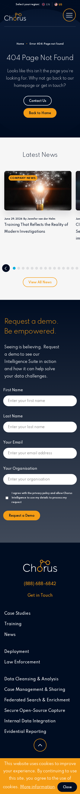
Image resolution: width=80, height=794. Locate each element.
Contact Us (37, 101)
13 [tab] (68, 268)
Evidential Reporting (25, 732)
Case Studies (17, 613)
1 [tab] (14, 268)
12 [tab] (63, 268)
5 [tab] (32, 268)
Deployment (16, 652)
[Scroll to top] (40, 745)
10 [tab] (54, 268)
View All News (39, 282)
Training (13, 624)
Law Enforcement (22, 662)
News (10, 635)
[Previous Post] (6, 268)
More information (37, 787)
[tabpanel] (37, 203)
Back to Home (40, 113)
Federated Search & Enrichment (37, 700)
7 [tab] (41, 268)
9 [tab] (50, 268)
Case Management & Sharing (34, 690)
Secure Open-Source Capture (34, 711)
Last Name (13, 416)
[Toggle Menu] (69, 15)
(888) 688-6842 (40, 584)
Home (20, 44)
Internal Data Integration (30, 721)
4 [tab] (27, 268)
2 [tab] (18, 268)
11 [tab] (59, 268)
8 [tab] (45, 268)
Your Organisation (20, 469)
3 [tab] (23, 268)
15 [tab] (77, 268)
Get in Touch (40, 595)
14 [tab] (72, 268)
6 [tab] (36, 268)
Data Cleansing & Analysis (31, 679)
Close (67, 787)
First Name (13, 390)
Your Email (13, 442)
